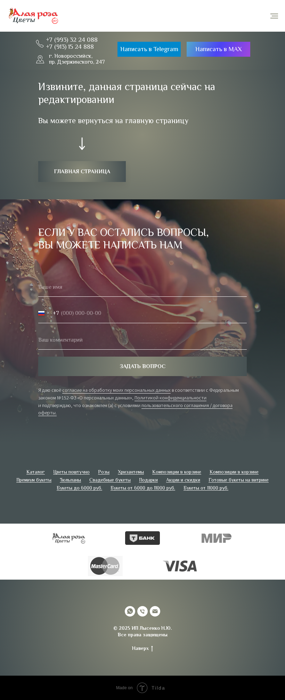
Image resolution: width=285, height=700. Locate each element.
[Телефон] (142, 600)
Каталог (35, 460)
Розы (103, 460)
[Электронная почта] (155, 600)
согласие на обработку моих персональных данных (116, 384)
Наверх (140, 636)
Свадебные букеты (110, 468)
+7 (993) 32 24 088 (72, 39)
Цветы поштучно (71, 460)
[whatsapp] (130, 600)
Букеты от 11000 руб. (206, 476)
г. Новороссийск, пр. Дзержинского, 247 (77, 59)
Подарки (148, 468)
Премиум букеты (33, 468)
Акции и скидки (183, 468)
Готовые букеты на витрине (239, 468)
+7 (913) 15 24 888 (70, 46)
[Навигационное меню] (274, 16)
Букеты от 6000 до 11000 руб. (143, 476)
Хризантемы (131, 460)
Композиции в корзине (176, 460)
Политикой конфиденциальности (170, 392)
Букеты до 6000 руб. (79, 476)
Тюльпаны (70, 468)
